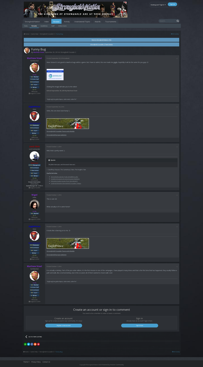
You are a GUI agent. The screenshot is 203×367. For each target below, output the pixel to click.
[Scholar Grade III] (34, 176)
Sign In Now (139, 325)
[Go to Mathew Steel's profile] (27, 50)
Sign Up (172, 4)
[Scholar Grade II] (34, 87)
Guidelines (44, 26)
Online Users (62, 26)
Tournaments (110, 21)
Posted (55, 58)
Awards (98, 21)
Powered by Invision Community (113, 365)
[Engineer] (34, 170)
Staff (52, 26)
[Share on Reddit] (35, 344)
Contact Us (46, 362)
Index (46, 21)
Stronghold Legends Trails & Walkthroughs (64, 177)
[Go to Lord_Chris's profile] (34, 156)
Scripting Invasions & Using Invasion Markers (65, 179)
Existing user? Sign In (158, 5)
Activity (67, 21)
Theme (26, 362)
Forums (34, 26)
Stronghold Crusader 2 (68, 52)
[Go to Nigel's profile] (34, 204)
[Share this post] (177, 58)
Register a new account (64, 325)
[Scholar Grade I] (34, 133)
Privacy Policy (36, 362)
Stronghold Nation (32, 21)
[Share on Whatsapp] (25, 344)
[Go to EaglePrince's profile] (34, 116)
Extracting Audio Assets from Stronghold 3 (64, 181)
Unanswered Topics (82, 21)
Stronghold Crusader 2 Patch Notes (101, 44)
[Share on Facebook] (31, 344)
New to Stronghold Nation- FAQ (101, 40)
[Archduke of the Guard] (34, 79)
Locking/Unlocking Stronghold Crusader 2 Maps (66, 183)
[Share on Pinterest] (38, 344)
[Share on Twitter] (28, 344)
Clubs (26, 26)
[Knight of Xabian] (34, 84)
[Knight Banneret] (34, 82)
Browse (56, 21)
